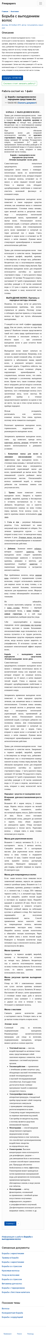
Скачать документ (27, 102)
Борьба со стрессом (12, 1266)
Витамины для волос (12, 1283)
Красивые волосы (10, 1270)
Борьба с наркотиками (13, 1253)
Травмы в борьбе (10, 1257)
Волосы (5, 1308)
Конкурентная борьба (12, 1313)
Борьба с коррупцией (12, 1317)
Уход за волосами (10, 1275)
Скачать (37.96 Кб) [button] (12, 78)
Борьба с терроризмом (13, 1288)
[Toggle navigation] (40, 3)
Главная (5, 11)
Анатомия (15, 11)
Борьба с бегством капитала (16, 1292)
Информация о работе (17, 1237)
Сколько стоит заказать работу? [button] (19, 83)
